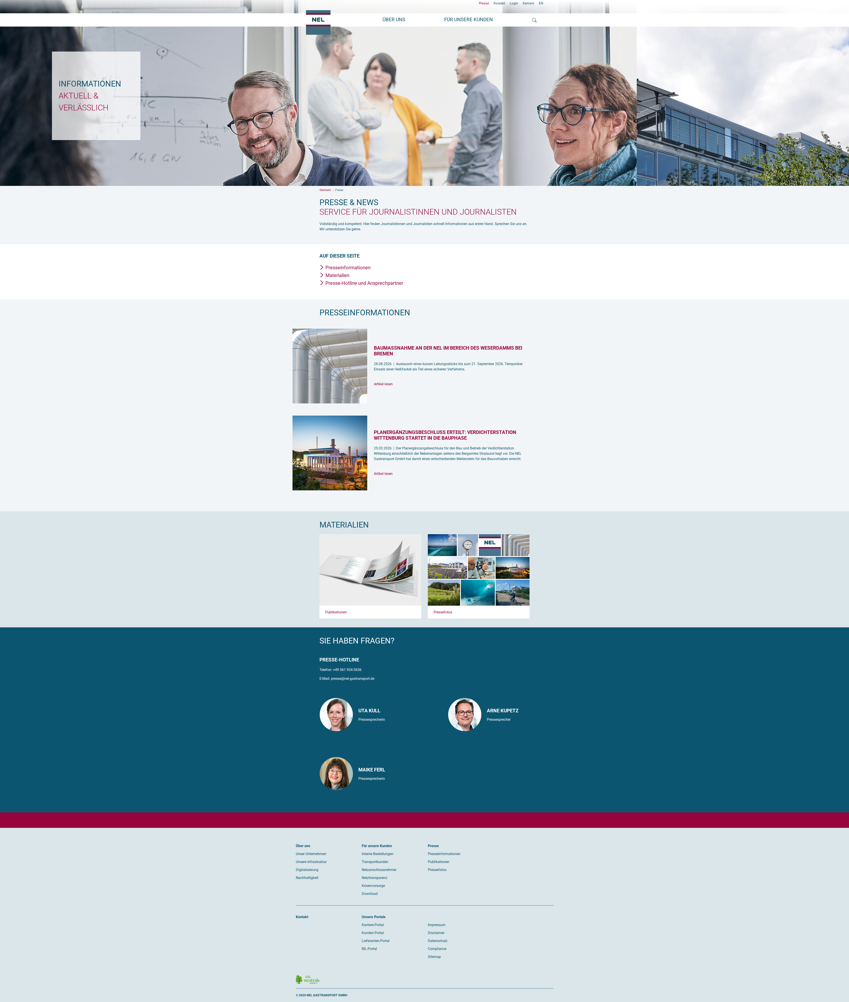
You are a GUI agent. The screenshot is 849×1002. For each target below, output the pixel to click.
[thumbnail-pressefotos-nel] (479, 570)
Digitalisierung (307, 870)
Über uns (303, 846)
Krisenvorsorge (373, 886)
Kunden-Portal (373, 933)
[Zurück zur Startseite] (318, 22)
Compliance (437, 949)
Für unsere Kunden (377, 846)
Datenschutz (437, 941)
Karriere (528, 3)
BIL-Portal (369, 949)
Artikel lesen (383, 384)
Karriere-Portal (373, 925)
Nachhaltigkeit (307, 878)
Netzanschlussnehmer (379, 870)
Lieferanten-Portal (376, 941)
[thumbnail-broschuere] (370, 570)
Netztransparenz (374, 878)
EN (541, 3)
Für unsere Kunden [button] (468, 19)
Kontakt (499, 3)
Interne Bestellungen (377, 854)
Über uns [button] (393, 19)
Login (514, 3)
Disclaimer (436, 933)
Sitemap (434, 957)
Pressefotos (443, 612)
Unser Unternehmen (311, 854)
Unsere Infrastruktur (311, 862)
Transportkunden (375, 862)
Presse (484, 3)
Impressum (436, 925)
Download (370, 894)
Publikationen (336, 612)
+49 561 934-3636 (347, 670)
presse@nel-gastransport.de (352, 678)
